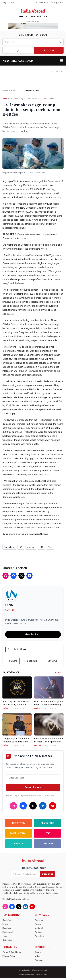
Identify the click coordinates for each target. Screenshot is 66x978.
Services (42, 2)
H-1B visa (43, 289)
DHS (26, 185)
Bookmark (32, 661)
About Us (39, 920)
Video (37, 956)
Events (18, 843)
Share (14, 661)
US (20, 547)
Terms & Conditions (11, 952)
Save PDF (53, 661)
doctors (30, 547)
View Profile (31, 634)
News (14, 90)
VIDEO (43, 35)
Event (5, 924)
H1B (41, 547)
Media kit (39, 928)
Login (17, 50)
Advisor (38, 932)
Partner (38, 924)
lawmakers (9, 547)
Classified (47, 823)
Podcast (39, 960)
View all (58, 672)
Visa (50, 547)
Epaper (38, 952)
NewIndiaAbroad (38, 533)
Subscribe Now (33, 787)
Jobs (47, 833)
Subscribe (48, 50)
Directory (18, 823)
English (57, 2)
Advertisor (40, 936)
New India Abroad (17, 60)
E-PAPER (27, 35)
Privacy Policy (8, 956)
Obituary (47, 843)
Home (5, 90)
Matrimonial (18, 833)
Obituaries (7, 940)
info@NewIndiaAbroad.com (17, 899)
